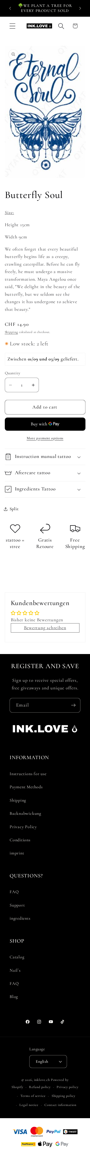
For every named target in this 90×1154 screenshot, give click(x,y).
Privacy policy (67, 1087)
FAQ (14, 891)
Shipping (11, 332)
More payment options (45, 438)
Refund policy (40, 1087)
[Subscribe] (73, 705)
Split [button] (14, 508)
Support (17, 905)
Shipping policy (64, 1096)
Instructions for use (28, 773)
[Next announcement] (80, 8)
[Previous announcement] (10, 8)
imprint (17, 853)
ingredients (20, 918)
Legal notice (28, 1105)
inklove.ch (42, 1080)
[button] (12, 26)
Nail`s (15, 970)
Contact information (60, 1105)
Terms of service (33, 1096)
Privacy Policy (23, 826)
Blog (14, 996)
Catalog (17, 957)
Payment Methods (26, 786)
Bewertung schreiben (45, 628)
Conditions (20, 840)
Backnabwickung (25, 813)
